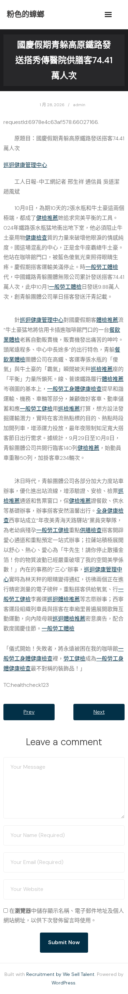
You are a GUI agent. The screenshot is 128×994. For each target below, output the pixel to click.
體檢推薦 (107, 320)
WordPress (63, 983)
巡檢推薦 (102, 369)
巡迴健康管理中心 (25, 165)
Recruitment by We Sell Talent (60, 974)
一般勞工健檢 (36, 408)
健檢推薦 (47, 218)
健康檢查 (36, 237)
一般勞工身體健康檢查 (74, 389)
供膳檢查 (91, 530)
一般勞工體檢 (101, 267)
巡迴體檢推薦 (63, 599)
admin (79, 105)
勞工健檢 (74, 658)
